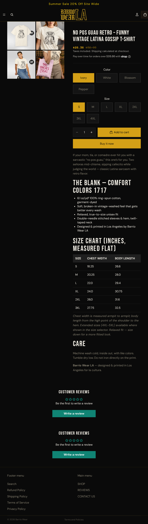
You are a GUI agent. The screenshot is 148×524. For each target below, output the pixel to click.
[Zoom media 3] (21, 64)
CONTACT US (86, 496)
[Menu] (4, 14)
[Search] (12, 15)
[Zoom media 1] (21, 36)
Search (11, 484)
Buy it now (107, 144)
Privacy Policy (16, 509)
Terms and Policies (74, 519)
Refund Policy (16, 490)
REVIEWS (84, 490)
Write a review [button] (74, 413)
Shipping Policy (17, 496)
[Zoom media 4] (50, 64)
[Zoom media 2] (50, 36)
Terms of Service (18, 502)
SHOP (81, 484)
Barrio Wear (22, 519)
